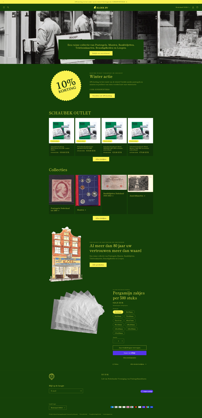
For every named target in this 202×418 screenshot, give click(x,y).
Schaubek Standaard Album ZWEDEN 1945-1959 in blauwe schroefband (113, 148)
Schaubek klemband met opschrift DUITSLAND (85, 147)
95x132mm (118, 325)
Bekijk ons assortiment (101, 53)
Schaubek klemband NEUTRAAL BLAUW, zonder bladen (60, 148)
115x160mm (119, 329)
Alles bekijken (101, 159)
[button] (4, 7)
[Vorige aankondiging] (3, 2)
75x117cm (118, 320)
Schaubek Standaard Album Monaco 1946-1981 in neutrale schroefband (139, 148)
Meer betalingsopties (129, 357)
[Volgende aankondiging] (198, 2)
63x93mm (118, 316)
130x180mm (132, 329)
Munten (80, 210)
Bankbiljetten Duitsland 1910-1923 (113, 194)
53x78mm (129, 312)
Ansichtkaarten (136, 195)
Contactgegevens (107, 414)
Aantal (115, 337)
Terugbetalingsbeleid (95, 414)
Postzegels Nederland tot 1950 (60, 209)
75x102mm (129, 316)
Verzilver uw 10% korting (102, 96)
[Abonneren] (81, 391)
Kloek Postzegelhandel (59, 414)
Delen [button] (116, 364)
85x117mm (130, 320)
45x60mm (118, 312)
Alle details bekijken (137, 364)
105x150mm (131, 325)
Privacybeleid (83, 414)
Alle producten (98, 265)
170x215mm (119, 333)
